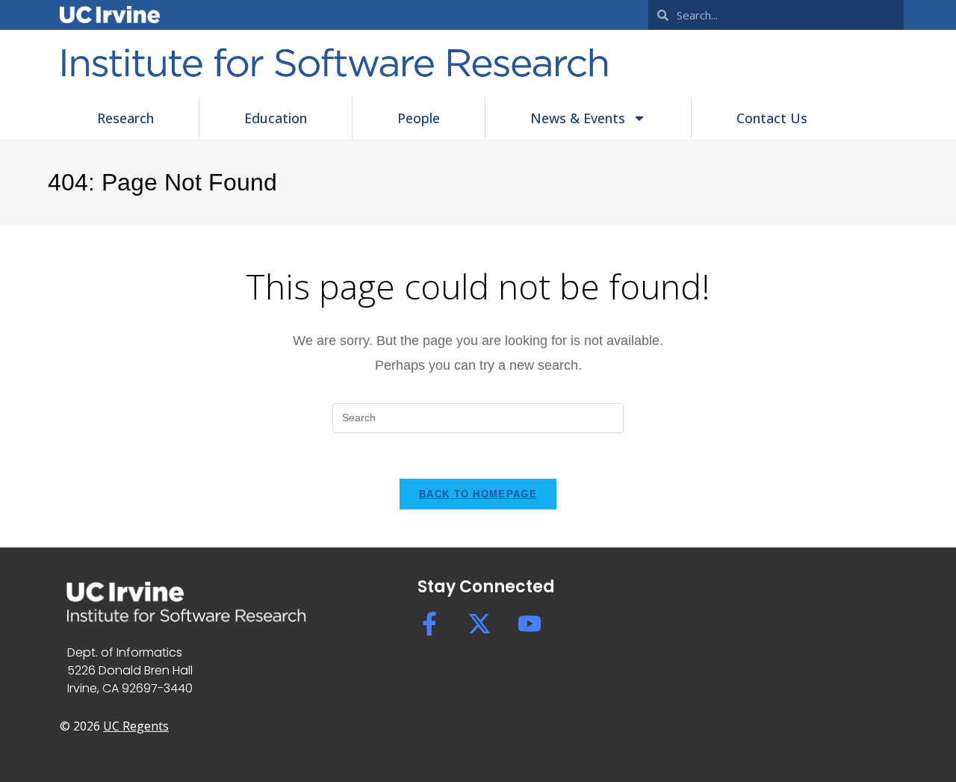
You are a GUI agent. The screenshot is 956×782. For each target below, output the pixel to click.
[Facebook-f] (429, 624)
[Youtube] (529, 624)
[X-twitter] (479, 624)
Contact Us (771, 118)
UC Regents (136, 726)
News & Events (577, 118)
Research (125, 118)
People (418, 118)
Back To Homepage (478, 494)
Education (275, 118)
